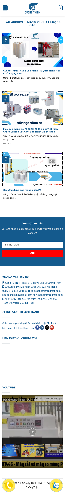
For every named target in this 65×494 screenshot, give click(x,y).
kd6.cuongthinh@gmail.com (17, 294)
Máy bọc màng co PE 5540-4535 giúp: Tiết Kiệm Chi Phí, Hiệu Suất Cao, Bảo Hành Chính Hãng (31, 130)
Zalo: (7, 298)
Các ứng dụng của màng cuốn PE (22, 190)
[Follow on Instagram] (42, 327)
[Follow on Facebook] (37, 327)
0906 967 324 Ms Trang (44, 286)
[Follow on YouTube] (52, 327)
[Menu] (5, 8)
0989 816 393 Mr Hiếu (14, 290)
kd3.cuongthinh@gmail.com (45, 290)
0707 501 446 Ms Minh (24, 298)
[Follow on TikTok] (47, 327)
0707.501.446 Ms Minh (17, 286)
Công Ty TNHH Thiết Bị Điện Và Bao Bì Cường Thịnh (33, 282)
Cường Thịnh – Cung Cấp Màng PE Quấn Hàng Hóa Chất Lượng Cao (32, 72)
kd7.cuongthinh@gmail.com (48, 294)
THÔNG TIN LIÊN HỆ (15, 277)
